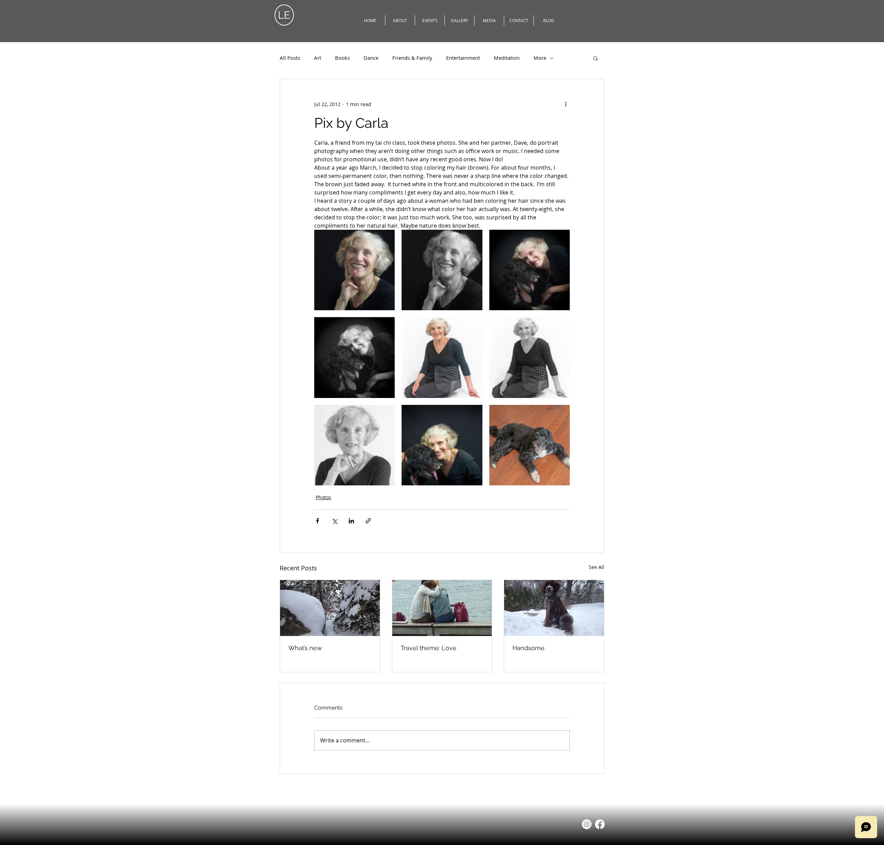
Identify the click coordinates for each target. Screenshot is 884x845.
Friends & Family (412, 58)
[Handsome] (554, 608)
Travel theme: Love (429, 648)
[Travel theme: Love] (442, 608)
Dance (371, 58)
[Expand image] (354, 270)
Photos (323, 497)
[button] (595, 58)
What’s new (305, 648)
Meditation (507, 58)
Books (342, 58)
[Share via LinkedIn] (351, 521)
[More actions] (565, 104)
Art (317, 58)
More (540, 58)
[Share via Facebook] (317, 521)
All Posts (290, 58)
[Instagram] (587, 824)
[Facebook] (600, 824)
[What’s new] (330, 608)
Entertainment (463, 58)
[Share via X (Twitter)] (334, 521)
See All (596, 567)
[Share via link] (368, 521)
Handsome (528, 648)
